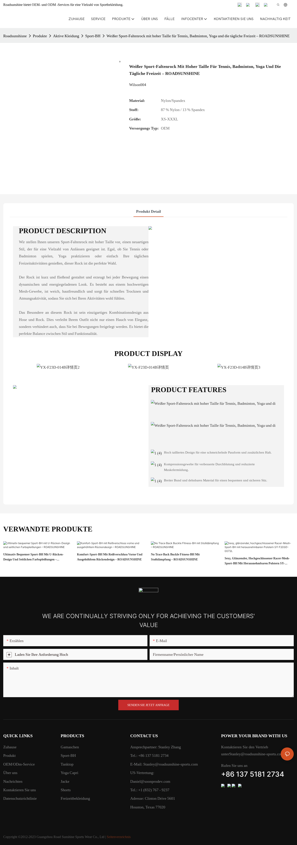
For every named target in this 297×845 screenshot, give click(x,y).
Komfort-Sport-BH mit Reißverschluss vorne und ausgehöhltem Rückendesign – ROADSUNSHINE (109, 557)
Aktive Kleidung (66, 36)
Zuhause (10, 747)
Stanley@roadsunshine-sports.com (170, 764)
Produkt (9, 755)
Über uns (10, 772)
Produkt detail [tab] (148, 211)
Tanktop (67, 764)
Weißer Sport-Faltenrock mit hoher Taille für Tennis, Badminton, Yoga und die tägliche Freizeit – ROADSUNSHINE (198, 36)
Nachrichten (12, 781)
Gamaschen (70, 747)
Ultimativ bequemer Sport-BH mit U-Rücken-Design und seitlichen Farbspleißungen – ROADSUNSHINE (33, 557)
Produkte (40, 36)
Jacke (65, 781)
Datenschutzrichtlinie (20, 798)
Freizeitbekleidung (75, 798)
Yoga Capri (69, 772)
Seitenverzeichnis (119, 837)
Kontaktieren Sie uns (19, 790)
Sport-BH (92, 36)
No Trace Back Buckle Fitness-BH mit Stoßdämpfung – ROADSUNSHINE (175, 557)
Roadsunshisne (15, 36)
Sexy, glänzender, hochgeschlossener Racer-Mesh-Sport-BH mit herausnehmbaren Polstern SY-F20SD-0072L (257, 561)
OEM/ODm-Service (19, 764)
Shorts (66, 790)
